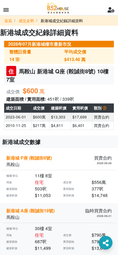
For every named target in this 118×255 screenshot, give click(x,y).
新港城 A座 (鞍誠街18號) (30, 210)
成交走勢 (26, 20)
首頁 (8, 20)
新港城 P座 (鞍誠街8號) (29, 158)
